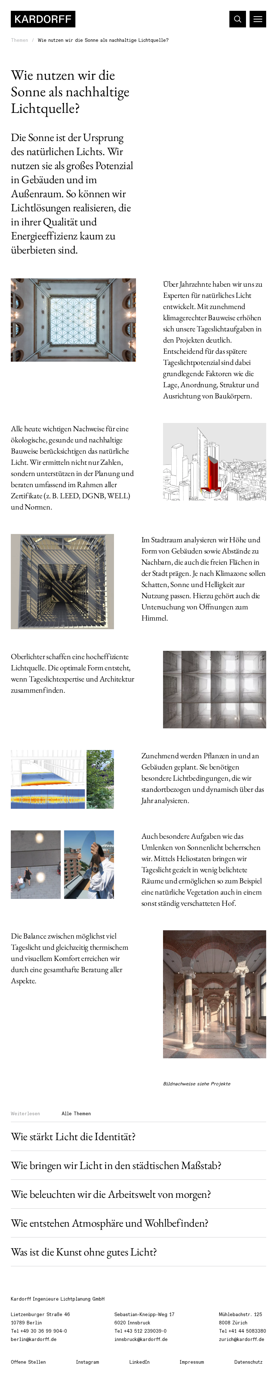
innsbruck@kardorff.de (141, 1339)
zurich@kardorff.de (241, 1339)
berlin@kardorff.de (34, 1339)
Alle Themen (76, 1114)
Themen (19, 40)
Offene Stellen (28, 1362)
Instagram (87, 1362)
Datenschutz (248, 1362)
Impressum (192, 1362)
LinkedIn (139, 1362)
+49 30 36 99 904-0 (44, 1331)
